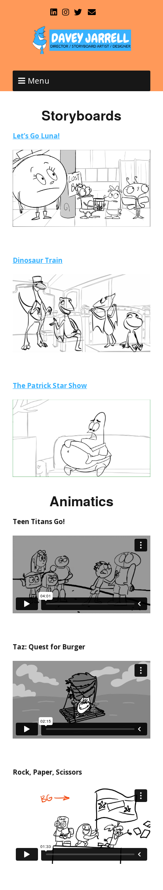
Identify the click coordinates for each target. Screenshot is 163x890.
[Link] (106, 12)
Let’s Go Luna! (36, 135)
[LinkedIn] (54, 12)
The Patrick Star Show (50, 385)
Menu (38, 80)
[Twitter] (77, 12)
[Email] (91, 12)
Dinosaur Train (38, 260)
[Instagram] (66, 12)
